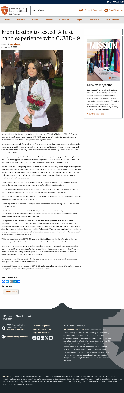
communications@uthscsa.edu (16, 337)
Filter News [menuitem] (94, 19)
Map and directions (15, 329)
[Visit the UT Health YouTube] (51, 339)
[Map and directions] (3, 328)
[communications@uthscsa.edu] (1, 337)
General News (11, 291)
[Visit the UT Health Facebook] (34, 339)
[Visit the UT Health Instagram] (38, 339)
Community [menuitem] (64, 19)
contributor (15, 44)
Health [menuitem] (35, 19)
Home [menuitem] (7, 19)
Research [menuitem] (49, 19)
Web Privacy (6, 376)
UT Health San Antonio (73, 330)
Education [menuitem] (21, 19)
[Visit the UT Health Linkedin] (42, 339)
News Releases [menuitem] (112, 19)
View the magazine (95, 114)
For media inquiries (41, 325)
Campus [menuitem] (79, 19)
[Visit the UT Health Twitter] (47, 339)
